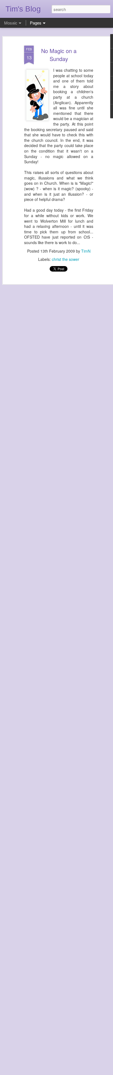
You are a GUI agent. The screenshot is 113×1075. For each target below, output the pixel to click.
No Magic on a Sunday (59, 55)
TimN (86, 251)
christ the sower (65, 259)
